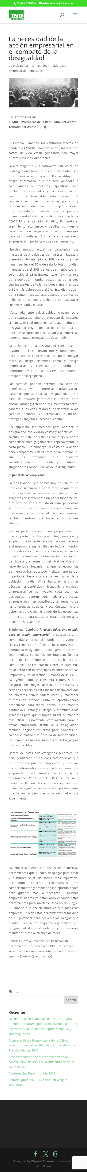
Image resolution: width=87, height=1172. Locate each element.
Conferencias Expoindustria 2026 (32, 1073)
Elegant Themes (42, 1161)
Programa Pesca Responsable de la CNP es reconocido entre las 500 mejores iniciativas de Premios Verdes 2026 (42, 1045)
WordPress (44, 1166)
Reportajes (35, 71)
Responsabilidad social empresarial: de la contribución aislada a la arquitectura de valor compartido (41, 1062)
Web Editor (21, 66)
